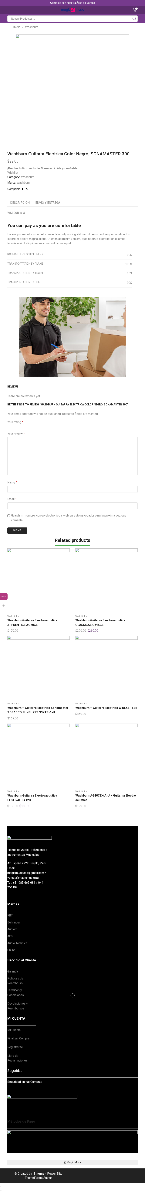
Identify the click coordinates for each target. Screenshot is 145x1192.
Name (12, 482)
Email (12, 499)
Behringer (13, 922)
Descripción (20, 202)
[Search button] (134, 19)
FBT (10, 915)
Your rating (15, 422)
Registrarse (15, 1047)
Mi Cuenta (14, 1030)
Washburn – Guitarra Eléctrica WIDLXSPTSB (106, 708)
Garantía (12, 971)
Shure (11, 950)
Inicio (16, 27)
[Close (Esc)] (0, 1186)
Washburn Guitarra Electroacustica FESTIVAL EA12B (32, 798)
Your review (16, 434)
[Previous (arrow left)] (0, 1190)
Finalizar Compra (18, 1038)
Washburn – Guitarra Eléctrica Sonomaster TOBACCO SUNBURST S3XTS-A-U (38, 710)
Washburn (31, 27)
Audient (12, 929)
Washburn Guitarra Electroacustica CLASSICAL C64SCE (100, 623)
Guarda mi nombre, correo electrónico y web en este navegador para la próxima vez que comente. (68, 518)
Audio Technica (17, 943)
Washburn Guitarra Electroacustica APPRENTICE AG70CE (32, 623)
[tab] (19, 203)
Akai (10, 936)
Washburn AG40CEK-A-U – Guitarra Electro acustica (105, 798)
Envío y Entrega (47, 202)
